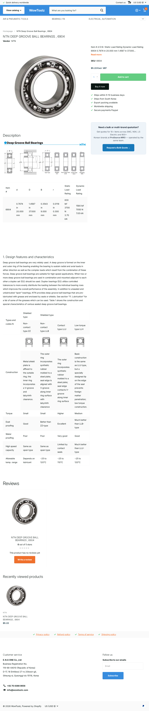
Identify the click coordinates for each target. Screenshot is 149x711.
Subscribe (113, 675)
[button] (98, 74)
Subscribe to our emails (114, 660)
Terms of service (86, 634)
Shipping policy (108, 634)
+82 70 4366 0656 (16, 686)
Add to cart (123, 77)
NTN (13, 41)
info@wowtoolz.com (17, 690)
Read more (96, 54)
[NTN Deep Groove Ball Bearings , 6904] (16, 596)
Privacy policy (42, 634)
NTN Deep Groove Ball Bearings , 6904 (15, 618)
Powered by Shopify (31, 706)
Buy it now (100, 86)
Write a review (25, 559)
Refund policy (63, 634)
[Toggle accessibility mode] (129, 2)
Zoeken (102, 10)
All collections (15, 19)
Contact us (121, 2)
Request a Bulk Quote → (118, 147)
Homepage (8, 31)
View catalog (12, 10)
